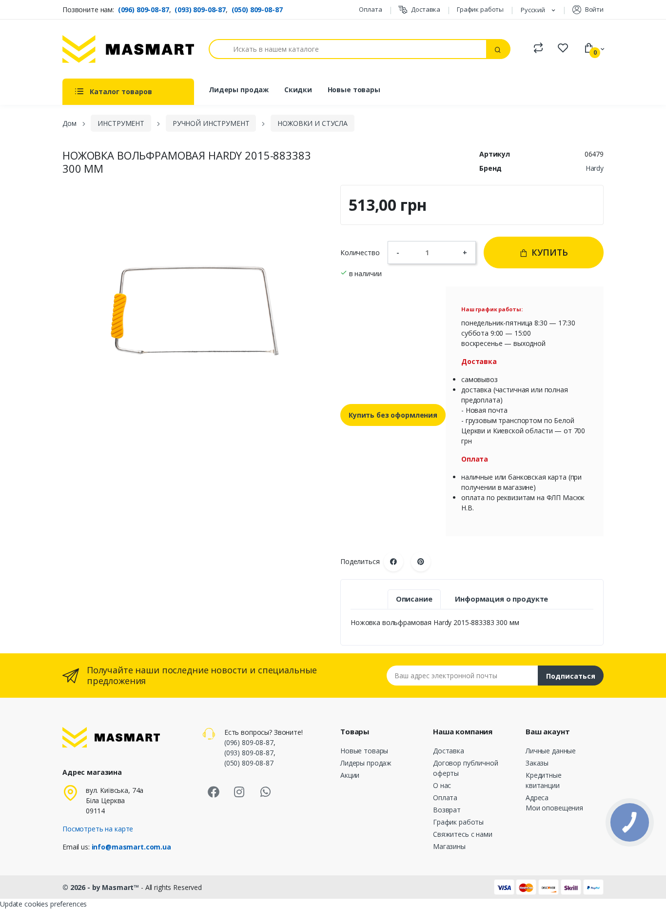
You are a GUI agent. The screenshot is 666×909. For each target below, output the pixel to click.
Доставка (425, 9)
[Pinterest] (421, 561)
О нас (442, 785)
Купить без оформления (393, 415)
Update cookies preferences (43, 904)
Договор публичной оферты (465, 768)
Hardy (595, 168)
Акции (349, 775)
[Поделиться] (393, 561)
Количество (360, 252)
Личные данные (551, 750)
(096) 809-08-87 (143, 9)
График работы (480, 9)
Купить (548, 252)
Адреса (537, 797)
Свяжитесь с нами (462, 834)
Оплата (370, 9)
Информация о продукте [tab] (501, 599)
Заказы (537, 763)
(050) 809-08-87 (257, 9)
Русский (534, 9)
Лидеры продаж (239, 89)
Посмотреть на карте (97, 828)
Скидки (298, 89)
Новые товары (354, 89)
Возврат (447, 809)
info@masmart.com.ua (131, 846)
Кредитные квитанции (544, 780)
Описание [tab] (414, 599)
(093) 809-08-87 (200, 9)
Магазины (449, 846)
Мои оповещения (554, 807)
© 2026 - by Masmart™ (101, 887)
